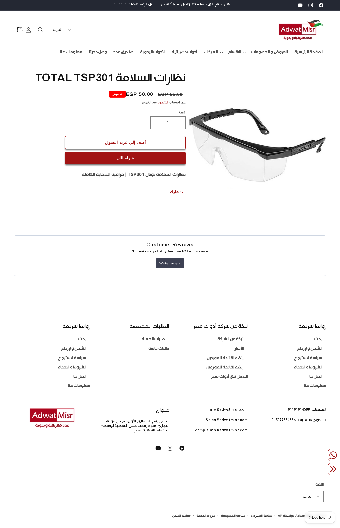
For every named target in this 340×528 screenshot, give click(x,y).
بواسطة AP (286, 516)
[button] (236, 52)
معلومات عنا (315, 386)
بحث (318, 339)
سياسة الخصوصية (233, 516)
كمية (182, 112)
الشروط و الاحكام (308, 367)
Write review (169, 263)
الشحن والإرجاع (309, 349)
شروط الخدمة (205, 516)
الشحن (163, 103)
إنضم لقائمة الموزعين (224, 367)
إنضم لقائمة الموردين (225, 358)
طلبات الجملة (153, 339)
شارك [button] (174, 192)
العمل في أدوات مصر (229, 377)
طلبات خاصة (158, 349)
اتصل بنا (315, 377)
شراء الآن (125, 158)
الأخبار (239, 349)
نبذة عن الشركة (230, 339)
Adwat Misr (304, 516)
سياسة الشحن (181, 516)
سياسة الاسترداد (261, 516)
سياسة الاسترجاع (308, 358)
